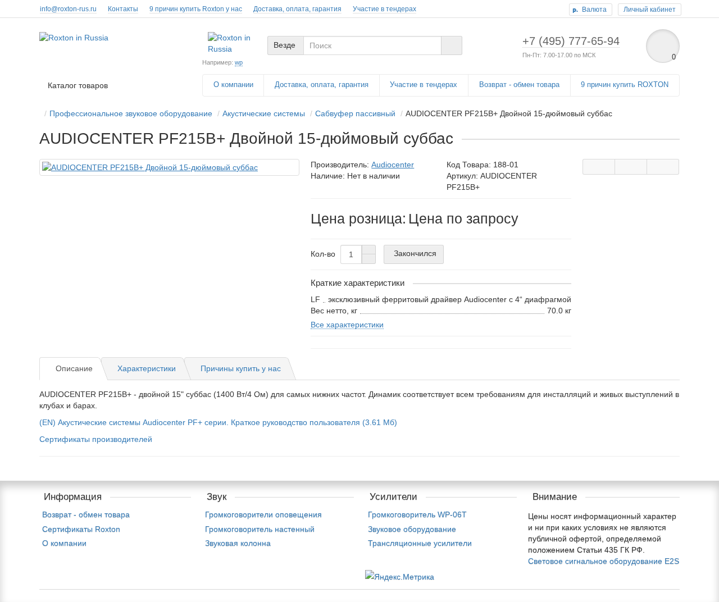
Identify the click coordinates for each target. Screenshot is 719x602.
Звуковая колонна (238, 543)
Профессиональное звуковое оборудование (130, 113)
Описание (74, 368)
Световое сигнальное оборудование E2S (603, 561)
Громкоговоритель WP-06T (417, 514)
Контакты (123, 9)
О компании (233, 84)
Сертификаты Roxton (81, 529)
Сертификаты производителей (95, 439)
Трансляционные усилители (420, 543)
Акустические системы (263, 113)
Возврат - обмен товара (519, 84)
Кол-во (323, 253)
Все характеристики (347, 324)
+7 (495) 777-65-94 (571, 41)
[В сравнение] (663, 167)
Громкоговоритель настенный (260, 529)
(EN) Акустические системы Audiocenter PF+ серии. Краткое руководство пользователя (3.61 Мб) (218, 422)
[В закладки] (631, 167)
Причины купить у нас (241, 368)
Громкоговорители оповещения (263, 514)
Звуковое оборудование (412, 529)
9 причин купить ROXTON (624, 84)
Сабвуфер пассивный (355, 113)
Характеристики (146, 368)
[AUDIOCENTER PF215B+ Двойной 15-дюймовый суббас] (169, 167)
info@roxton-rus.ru (68, 9)
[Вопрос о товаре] (599, 167)
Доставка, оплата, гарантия (297, 9)
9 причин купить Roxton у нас (195, 9)
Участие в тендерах (384, 9)
